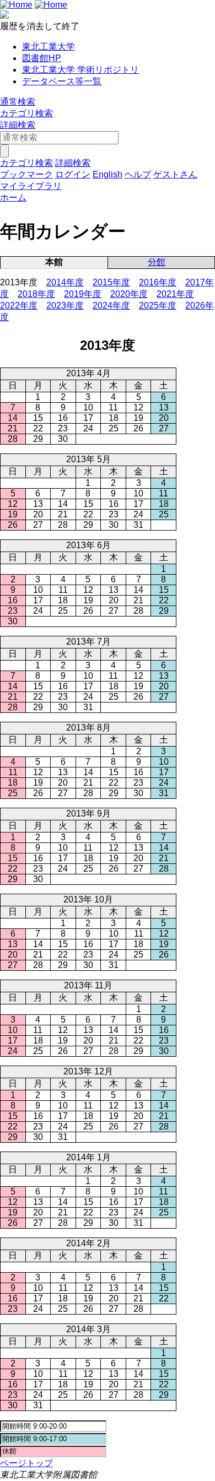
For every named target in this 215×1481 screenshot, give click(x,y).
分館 (156, 262)
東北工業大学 (48, 46)
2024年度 (111, 305)
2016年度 (157, 282)
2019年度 (82, 294)
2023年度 (65, 305)
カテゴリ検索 (26, 113)
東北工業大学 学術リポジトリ (80, 69)
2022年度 (18, 305)
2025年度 (157, 305)
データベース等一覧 (61, 81)
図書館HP (41, 58)
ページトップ (26, 1463)
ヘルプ (138, 174)
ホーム (13, 197)
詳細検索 (17, 124)
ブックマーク (26, 174)
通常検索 (17, 101)
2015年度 (111, 282)
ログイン (72, 174)
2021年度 (175, 294)
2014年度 (65, 282)
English (107, 174)
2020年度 (129, 294)
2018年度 (36, 294)
